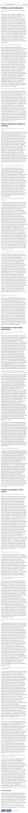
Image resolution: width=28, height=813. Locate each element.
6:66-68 (5, 63)
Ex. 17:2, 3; (18, 548)
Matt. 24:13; (17, 787)
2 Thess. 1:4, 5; (14, 752)
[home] (2, 1)
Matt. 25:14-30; (15, 741)
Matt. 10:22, (4, 360)
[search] (26, 2)
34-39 (8, 360)
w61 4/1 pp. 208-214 (10, 4)
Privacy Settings (21, 807)
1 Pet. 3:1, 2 (4, 381)
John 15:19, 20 (19, 638)
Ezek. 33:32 (4, 69)
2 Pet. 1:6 (20, 752)
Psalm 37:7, (9, 570)
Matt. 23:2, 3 (13, 120)
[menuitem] (2, 1)
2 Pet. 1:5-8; (20, 771)
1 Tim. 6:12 (8, 420)
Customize (15, 810)
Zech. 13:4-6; (22, 741)
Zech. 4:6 (7, 34)
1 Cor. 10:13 (4, 486)
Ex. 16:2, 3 (24, 518)
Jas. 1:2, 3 (19, 708)
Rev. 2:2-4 (3, 606)
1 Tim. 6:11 (20, 390)
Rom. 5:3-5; (14, 708)
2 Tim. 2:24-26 (15, 272)
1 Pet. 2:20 (18, 363)
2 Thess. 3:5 (23, 787)
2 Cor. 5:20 (10, 249)
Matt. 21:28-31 (20, 111)
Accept (3, 810)
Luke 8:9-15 (22, 133)
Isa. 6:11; (8, 752)
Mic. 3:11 (3, 743)
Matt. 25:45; (5, 249)
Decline (9, 810)
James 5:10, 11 (11, 465)
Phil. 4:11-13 (22, 716)
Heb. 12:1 (24, 659)
